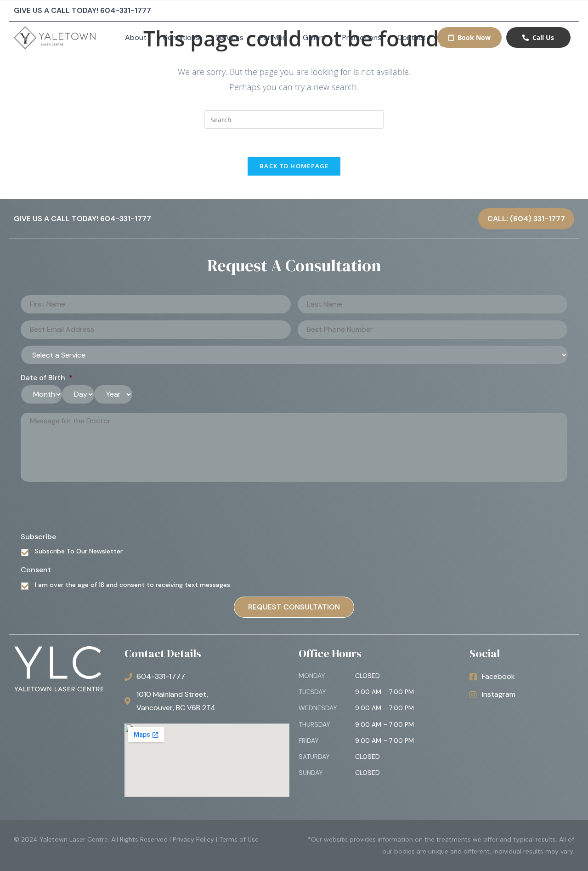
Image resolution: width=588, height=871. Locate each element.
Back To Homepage (294, 166)
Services (229, 37)
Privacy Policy (193, 839)
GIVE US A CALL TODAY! (82, 10)
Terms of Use (239, 839)
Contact (411, 37)
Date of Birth (47, 377)
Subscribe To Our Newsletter (79, 551)
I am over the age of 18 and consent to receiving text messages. (133, 585)
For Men (273, 37)
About (136, 37)
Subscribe (38, 536)
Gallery (314, 37)
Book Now (474, 37)
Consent (36, 570)
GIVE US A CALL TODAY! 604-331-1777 (82, 218)
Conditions (181, 37)
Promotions (361, 37)
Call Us (543, 37)
